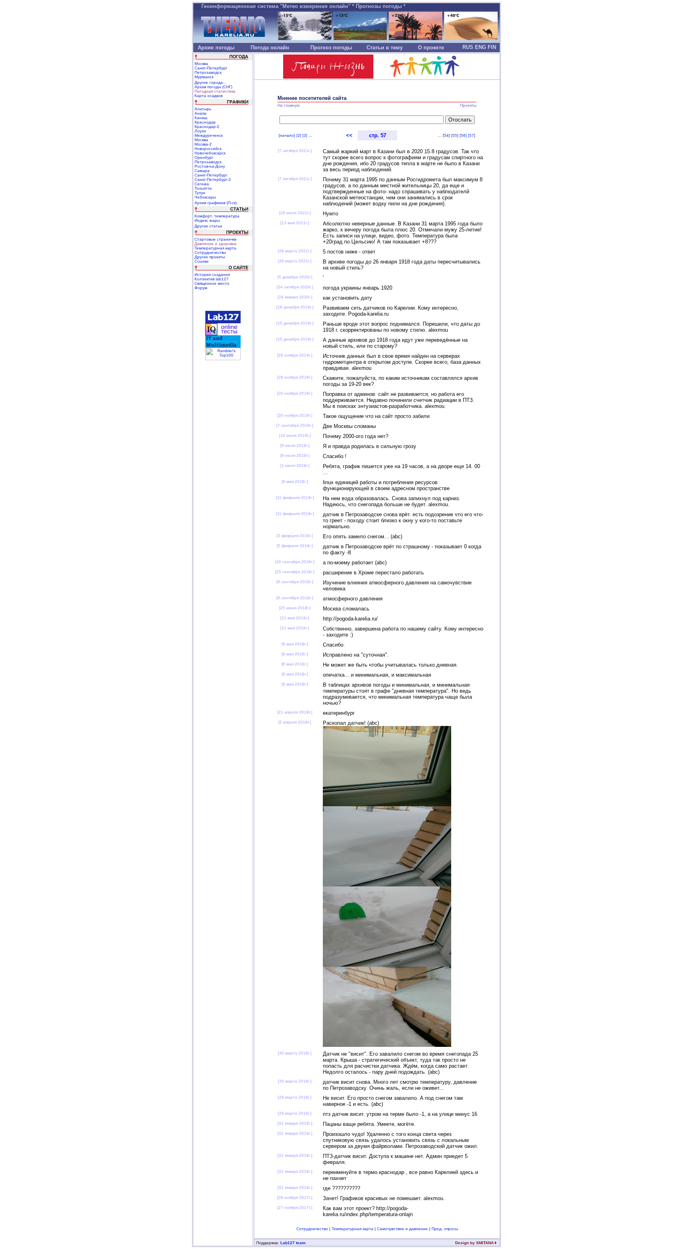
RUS (467, 47)
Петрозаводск (208, 72)
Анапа (201, 113)
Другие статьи (208, 226)
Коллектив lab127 (212, 279)
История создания (212, 274)
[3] (304, 135)
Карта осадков (209, 95)
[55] (454, 135)
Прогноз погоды (331, 48)
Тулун (200, 193)
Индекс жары (207, 220)
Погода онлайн (270, 48)
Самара (202, 170)
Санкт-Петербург (211, 68)
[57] (471, 135)
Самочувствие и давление (402, 1229)
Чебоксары (205, 197)
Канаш (201, 118)
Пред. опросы (445, 1229)
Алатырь (203, 109)
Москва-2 (203, 144)
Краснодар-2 (207, 126)
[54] (446, 135)
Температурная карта (215, 248)
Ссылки (202, 261)
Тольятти (203, 188)
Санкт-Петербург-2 (213, 179)
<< (349, 135)
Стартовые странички (216, 239)
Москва (201, 63)
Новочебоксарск (210, 153)
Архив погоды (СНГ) (213, 87)
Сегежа (202, 184)
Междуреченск (209, 135)
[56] (463, 135)
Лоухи (200, 131)
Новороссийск (208, 148)
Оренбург (204, 157)
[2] (298, 135)
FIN (492, 47)
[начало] (287, 135)
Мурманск (204, 77)
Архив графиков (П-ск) (216, 203)
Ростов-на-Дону (210, 166)
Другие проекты (210, 257)
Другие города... (211, 82)
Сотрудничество (210, 252)
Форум (201, 288)
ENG (480, 47)
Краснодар (205, 122)
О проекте (431, 48)
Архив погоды (216, 48)
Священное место (212, 283)
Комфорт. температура (217, 216)
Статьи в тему (385, 48)
